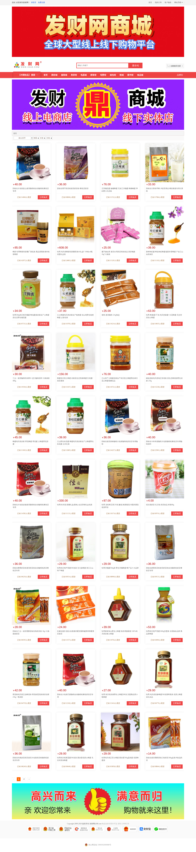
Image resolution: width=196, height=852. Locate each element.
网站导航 (177, 2)
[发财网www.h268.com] (31, 66)
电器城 (84, 75)
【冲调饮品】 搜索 (27, 75)
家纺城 (54, 75)
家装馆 (93, 75)
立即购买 (43, 197)
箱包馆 (113, 75)
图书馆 (130, 75)
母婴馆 (103, 75)
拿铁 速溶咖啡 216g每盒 (111, 315)
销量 (35, 138)
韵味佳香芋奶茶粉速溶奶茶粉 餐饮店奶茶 (73, 188)
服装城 (64, 75)
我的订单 (158, 2)
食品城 (140, 75)
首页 (150, 2)
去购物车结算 (175, 66)
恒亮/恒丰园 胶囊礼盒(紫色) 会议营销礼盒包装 (74, 505)
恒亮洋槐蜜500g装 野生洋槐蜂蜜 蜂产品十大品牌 (120, 568)
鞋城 (122, 75)
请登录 (33, 2)
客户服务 (168, 2)
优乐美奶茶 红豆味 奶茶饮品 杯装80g (160, 505)
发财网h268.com (95, 824)
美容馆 (74, 75)
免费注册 (41, 2)
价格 (41, 138)
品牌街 (180, 75)
